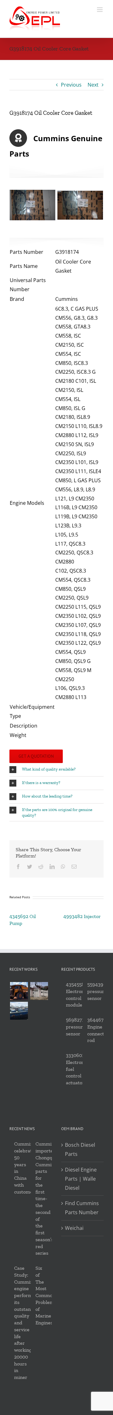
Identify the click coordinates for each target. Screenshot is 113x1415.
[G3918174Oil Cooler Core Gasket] (32, 205)
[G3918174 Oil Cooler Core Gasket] (80, 205)
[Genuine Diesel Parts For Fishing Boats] (18, 1011)
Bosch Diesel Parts (80, 1149)
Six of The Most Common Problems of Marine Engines (45, 1295)
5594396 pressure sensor (97, 991)
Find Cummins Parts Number (82, 1208)
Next (93, 84)
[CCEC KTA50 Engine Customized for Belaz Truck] (18, 991)
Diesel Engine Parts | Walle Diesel (81, 1178)
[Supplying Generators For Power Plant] (39, 991)
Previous (71, 84)
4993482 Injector (82, 916)
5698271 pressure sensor (75, 1027)
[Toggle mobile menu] (100, 9)
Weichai (74, 1228)
